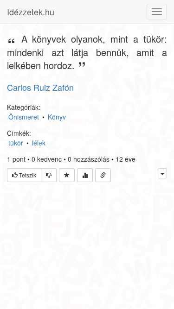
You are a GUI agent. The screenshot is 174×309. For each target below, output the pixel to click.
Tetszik (27, 175)
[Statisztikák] (85, 175)
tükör (15, 142)
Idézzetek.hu (30, 12)
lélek (38, 142)
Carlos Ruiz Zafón (40, 87)
